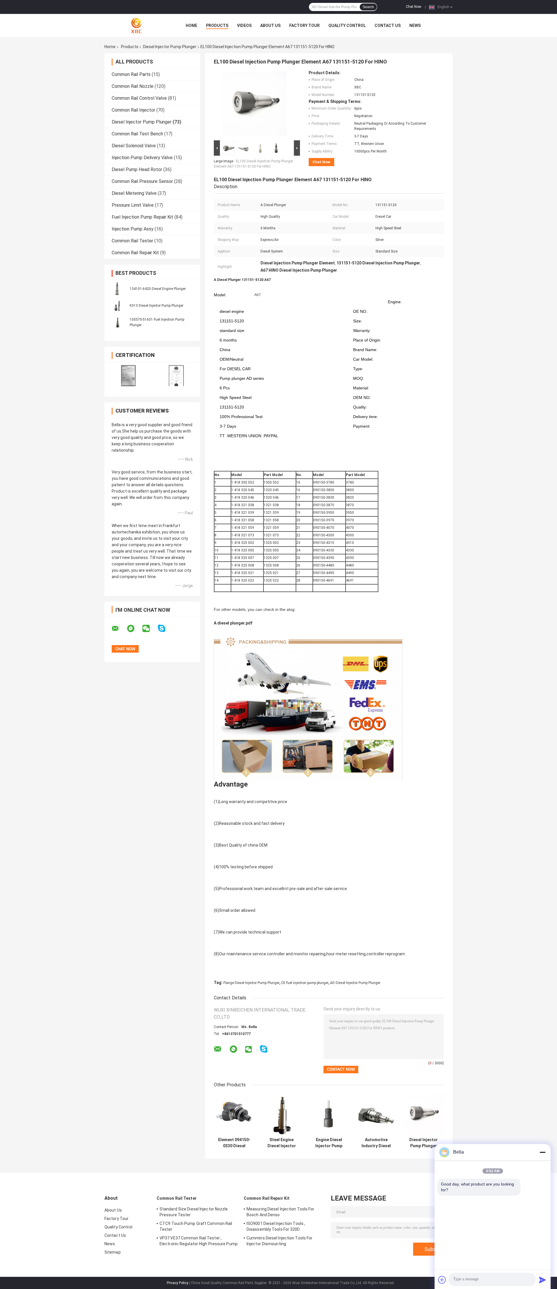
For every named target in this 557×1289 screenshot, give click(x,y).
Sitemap (112, 1252)
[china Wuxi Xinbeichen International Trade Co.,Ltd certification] (128, 375)
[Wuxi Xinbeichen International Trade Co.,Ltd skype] (165, 628)
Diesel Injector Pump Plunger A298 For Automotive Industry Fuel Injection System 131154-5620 (423, 1142)
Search (368, 7)
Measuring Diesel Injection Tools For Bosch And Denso (280, 1212)
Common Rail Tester (132, 241)
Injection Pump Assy (132, 229)
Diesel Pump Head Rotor (137, 169)
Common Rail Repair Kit (135, 252)
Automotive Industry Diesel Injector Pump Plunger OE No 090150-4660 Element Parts (376, 1142)
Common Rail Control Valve (139, 98)
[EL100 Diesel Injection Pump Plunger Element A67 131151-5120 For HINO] (254, 104)
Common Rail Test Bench (137, 134)
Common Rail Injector (133, 110)
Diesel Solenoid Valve (134, 145)
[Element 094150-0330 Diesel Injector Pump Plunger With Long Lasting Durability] (234, 1114)
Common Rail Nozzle (132, 86)
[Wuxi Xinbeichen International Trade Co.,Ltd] (136, 25)
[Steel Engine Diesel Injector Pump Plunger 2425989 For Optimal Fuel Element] (281, 1114)
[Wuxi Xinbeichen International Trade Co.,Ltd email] (119, 628)
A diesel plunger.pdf (233, 623)
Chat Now (413, 7)
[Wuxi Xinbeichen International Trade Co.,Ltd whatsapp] (134, 628)
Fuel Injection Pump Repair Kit (142, 217)
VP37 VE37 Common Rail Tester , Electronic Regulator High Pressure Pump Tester (199, 1242)
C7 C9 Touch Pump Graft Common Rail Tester (196, 1226)
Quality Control (347, 25)
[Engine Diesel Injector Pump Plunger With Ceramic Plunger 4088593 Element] (328, 1114)
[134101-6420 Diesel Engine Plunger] (117, 288)
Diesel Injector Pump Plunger (169, 46)
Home (191, 25)
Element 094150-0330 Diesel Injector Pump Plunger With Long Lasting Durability (234, 1142)
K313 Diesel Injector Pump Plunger (156, 306)
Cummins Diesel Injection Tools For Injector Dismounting (279, 1241)
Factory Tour (304, 25)
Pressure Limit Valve (133, 205)
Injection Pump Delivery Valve (142, 157)
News (415, 25)
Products (217, 25)
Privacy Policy (177, 1283)
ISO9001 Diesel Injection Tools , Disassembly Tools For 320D (276, 1226)
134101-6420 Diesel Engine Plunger (158, 289)
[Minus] (542, 1152)
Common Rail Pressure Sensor (142, 181)
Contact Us (388, 25)
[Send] (542, 1279)
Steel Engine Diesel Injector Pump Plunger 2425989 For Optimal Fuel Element (281, 1142)
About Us (270, 25)
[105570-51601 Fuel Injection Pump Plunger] (117, 322)
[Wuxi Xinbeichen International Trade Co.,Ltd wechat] (149, 628)
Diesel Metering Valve (134, 193)
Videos (244, 25)
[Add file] (442, 1279)
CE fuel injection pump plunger (304, 983)
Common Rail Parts (131, 74)
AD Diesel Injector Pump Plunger (355, 983)
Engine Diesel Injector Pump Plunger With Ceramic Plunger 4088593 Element (328, 1142)
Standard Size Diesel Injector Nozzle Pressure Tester (194, 1212)
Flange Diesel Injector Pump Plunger (251, 983)
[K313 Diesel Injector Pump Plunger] (117, 305)
